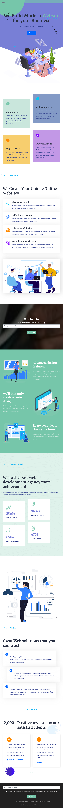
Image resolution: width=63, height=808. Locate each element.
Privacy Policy (20, 791)
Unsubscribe (23, 801)
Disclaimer (27, 791)
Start (30, 33)
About (15, 801)
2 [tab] (32, 773)
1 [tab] (30, 773)
